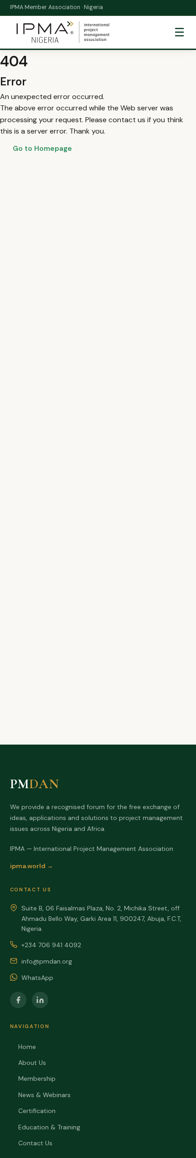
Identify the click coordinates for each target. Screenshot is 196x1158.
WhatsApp (37, 978)
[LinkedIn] (40, 1000)
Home (27, 1047)
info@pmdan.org (46, 961)
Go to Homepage (42, 148)
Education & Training (49, 1127)
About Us (32, 1063)
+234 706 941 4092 (51, 945)
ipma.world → (31, 866)
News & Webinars (44, 1095)
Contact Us (35, 1143)
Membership (37, 1078)
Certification (37, 1111)
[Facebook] (18, 1000)
